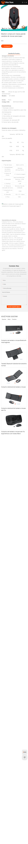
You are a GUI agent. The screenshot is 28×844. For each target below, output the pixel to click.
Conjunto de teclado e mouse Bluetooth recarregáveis (13, 341)
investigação (7, 46)
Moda (9, 319)
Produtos (14, 319)
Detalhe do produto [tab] (14, 53)
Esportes (4, 319)
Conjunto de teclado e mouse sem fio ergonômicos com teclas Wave (13, 432)
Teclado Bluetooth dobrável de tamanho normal (14, 364)
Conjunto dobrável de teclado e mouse (13, 387)
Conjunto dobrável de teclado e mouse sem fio (13, 409)
